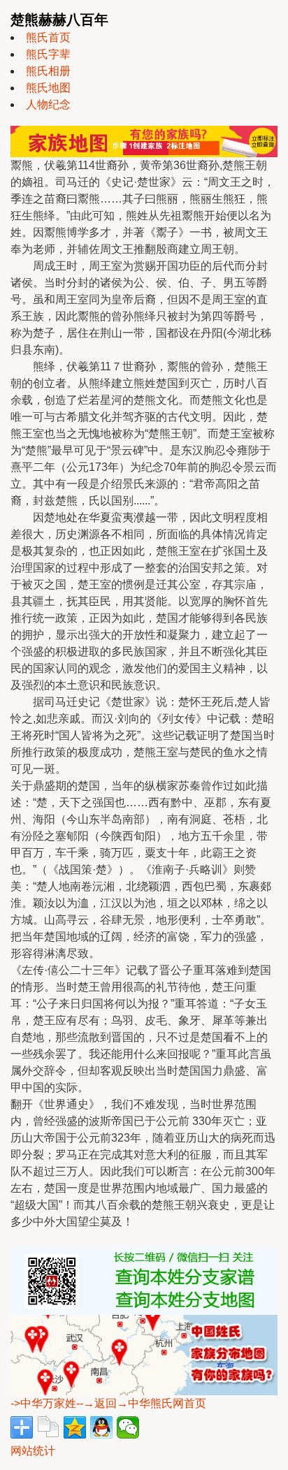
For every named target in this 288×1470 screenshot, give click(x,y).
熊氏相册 (48, 71)
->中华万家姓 (43, 1403)
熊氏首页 (48, 37)
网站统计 (32, 1451)
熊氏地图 (48, 88)
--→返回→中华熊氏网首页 (141, 1403)
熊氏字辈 (48, 54)
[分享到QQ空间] (75, 1427)
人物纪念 (48, 104)
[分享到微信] (128, 1427)
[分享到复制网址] (48, 1427)
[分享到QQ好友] (101, 1427)
